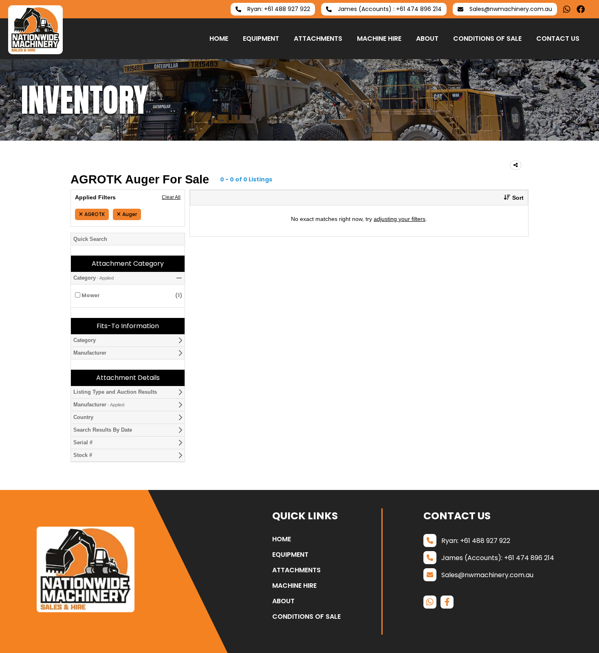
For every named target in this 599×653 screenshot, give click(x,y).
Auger (129, 214)
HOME (218, 38)
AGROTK (94, 214)
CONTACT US (557, 38)
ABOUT (427, 38)
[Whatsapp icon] (566, 9)
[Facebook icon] (447, 602)
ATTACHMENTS (318, 38)
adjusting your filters (399, 219)
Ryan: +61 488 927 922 (475, 540)
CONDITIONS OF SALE (487, 38)
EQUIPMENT (261, 38)
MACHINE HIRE (379, 38)
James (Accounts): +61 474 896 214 (497, 558)
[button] (511, 197)
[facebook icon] (581, 9)
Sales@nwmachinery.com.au (487, 575)
